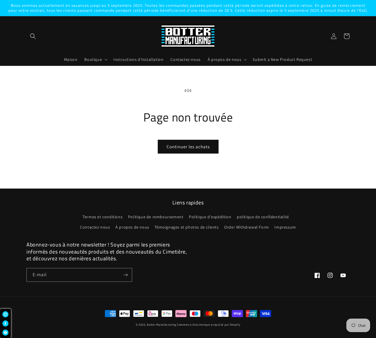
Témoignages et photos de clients (187, 227)
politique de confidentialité (263, 216)
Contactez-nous (95, 227)
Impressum (285, 227)
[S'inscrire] (125, 275)
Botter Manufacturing (161, 325)
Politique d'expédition (210, 216)
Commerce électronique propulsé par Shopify (208, 325)
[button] (32, 36)
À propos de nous (132, 227)
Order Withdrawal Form (246, 227)
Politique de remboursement (156, 216)
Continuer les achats (188, 146)
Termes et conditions (102, 216)
